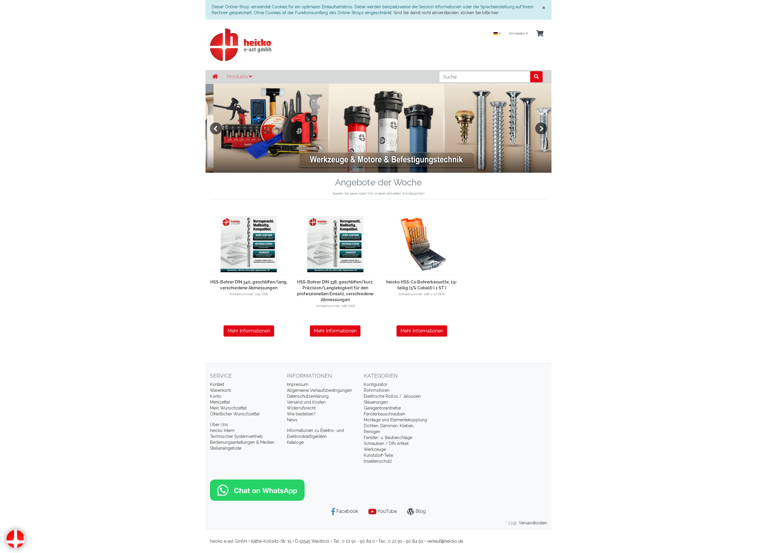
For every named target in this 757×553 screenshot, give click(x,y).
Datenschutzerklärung (308, 396)
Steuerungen (376, 402)
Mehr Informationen (248, 331)
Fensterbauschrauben (384, 414)
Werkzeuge (375, 449)
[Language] (497, 34)
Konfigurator (375, 384)
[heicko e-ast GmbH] (321, 44)
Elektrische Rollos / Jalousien (392, 396)
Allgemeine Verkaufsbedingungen (319, 390)
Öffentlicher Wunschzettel (235, 414)
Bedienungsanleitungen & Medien (242, 442)
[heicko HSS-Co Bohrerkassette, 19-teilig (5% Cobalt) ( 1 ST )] (422, 244)
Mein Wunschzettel (228, 408)
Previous (216, 128)
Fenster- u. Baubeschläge (388, 437)
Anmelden (517, 33)
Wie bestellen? (301, 414)
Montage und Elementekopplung (395, 419)
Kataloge (295, 442)
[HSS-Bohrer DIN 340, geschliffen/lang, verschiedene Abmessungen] (249, 244)
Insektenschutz (378, 461)
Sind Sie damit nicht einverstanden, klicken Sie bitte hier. (446, 12)
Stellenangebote (225, 448)
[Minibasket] (540, 33)
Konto (215, 396)
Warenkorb (220, 390)
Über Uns (219, 424)
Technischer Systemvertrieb (236, 436)
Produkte (238, 76)
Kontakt (217, 384)
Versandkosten (533, 523)
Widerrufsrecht (301, 408)
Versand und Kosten (306, 402)
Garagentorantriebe (382, 408)
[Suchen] (536, 76)
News (292, 419)
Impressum (297, 384)
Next (541, 128)
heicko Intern (222, 430)
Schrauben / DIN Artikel (386, 443)
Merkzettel (220, 402)
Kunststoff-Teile (378, 455)
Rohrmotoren (376, 390)
